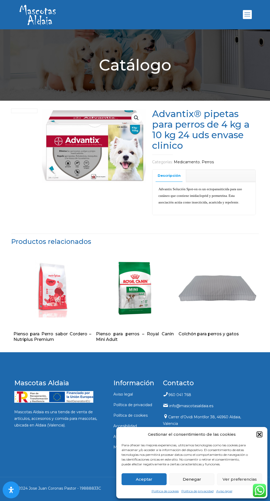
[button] (259, 434)
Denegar (192, 479)
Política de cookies (165, 491)
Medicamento (187, 162)
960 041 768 (179, 394)
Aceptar (144, 479)
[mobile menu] (247, 14)
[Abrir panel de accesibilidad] (11, 489)
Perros (208, 162)
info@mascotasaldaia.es (191, 405)
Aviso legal (224, 491)
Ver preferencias (240, 479)
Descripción (169, 175)
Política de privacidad (197, 491)
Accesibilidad (125, 426)
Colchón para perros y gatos (209, 333)
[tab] (169, 176)
